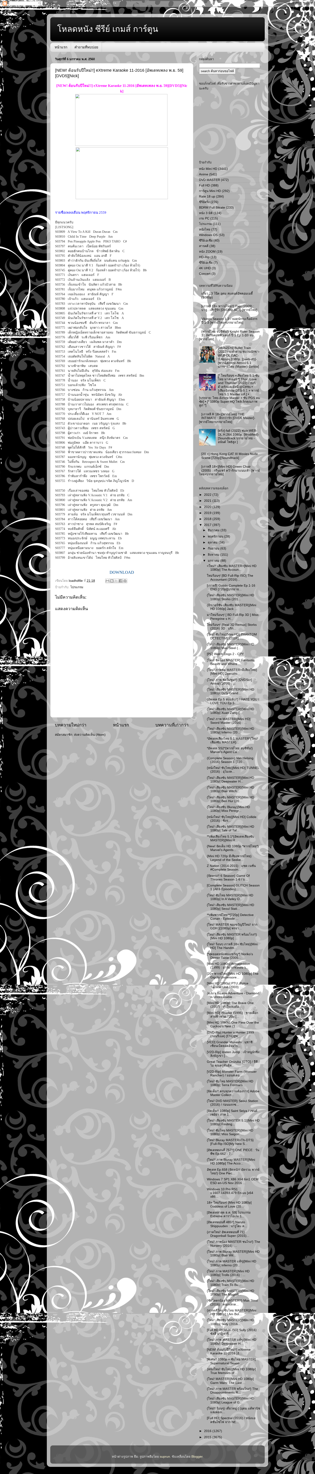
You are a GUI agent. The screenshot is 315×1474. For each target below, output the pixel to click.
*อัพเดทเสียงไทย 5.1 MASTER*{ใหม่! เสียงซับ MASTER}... (232, 740)
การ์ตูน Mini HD (210, 191)
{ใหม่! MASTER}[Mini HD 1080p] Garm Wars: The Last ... (230, 1380)
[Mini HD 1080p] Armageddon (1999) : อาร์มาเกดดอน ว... (228, 965)
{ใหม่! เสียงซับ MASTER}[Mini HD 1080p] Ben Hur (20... (230, 799)
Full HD (204, 185)
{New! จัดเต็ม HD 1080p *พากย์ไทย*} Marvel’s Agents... (233, 848)
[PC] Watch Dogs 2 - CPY (225, 654)
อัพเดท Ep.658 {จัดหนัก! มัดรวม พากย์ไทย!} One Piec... (233, 1171)
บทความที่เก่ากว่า (172, 725)
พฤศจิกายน (216, 536)
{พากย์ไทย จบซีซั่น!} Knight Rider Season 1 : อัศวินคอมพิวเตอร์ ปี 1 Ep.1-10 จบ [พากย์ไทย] (229, 335)
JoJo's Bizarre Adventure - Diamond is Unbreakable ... (233, 995)
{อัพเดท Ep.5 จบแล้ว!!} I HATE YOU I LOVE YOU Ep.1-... (233, 701)
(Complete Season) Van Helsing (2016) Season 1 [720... (230, 760)
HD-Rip (204, 257)
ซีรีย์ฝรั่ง (204, 202)
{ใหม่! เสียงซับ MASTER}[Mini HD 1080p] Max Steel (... (230, 646)
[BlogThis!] (112, 581)
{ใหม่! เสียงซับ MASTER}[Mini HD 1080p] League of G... (230, 1400)
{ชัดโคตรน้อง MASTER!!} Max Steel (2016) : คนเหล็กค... (232, 1302)
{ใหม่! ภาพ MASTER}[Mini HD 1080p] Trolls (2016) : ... (228, 1273)
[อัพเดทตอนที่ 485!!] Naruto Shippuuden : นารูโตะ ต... (227, 1224)
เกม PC (204, 218)
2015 (208, 1437)
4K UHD (205, 268)
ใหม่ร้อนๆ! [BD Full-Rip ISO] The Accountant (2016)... (230, 577)
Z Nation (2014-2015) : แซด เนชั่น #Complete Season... (231, 867)
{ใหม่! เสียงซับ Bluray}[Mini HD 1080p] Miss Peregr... (228, 808)
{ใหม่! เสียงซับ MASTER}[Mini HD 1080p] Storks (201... (230, 597)
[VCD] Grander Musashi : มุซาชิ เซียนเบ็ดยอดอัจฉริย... (230, 1044)
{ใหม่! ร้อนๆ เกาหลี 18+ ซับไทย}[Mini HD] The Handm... (232, 946)
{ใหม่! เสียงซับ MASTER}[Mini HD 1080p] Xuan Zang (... (230, 711)
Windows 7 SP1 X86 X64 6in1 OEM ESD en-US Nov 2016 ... (233, 1181)
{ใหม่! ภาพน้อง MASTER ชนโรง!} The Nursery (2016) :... (233, 1243)
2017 (208, 525)
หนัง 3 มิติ (206, 213)
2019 (208, 513)
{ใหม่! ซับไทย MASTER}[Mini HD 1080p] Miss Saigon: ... (230, 1132)
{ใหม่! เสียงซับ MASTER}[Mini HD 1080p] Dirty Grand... (230, 691)
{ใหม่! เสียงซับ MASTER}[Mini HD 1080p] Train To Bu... (230, 1282)
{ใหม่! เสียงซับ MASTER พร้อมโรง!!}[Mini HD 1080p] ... (232, 936)
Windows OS (208, 235)
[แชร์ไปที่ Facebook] (120, 581)
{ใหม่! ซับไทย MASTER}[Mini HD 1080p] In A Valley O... (230, 897)
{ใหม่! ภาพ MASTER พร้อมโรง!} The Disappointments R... (232, 1390)
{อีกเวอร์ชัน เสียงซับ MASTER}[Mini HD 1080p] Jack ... (231, 607)
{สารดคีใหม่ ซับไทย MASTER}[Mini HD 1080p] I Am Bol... (231, 1312)
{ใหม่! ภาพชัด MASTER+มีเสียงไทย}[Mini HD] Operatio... (232, 671)
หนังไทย (204, 229)
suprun (165, 1456)
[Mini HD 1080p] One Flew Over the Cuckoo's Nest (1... (233, 1024)
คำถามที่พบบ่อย (86, 47)
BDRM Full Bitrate (212, 207)
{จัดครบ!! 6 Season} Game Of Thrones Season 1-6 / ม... (228, 877)
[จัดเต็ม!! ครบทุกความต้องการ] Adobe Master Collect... (233, 1093)
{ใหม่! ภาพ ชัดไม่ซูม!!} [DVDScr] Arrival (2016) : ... (229, 681)
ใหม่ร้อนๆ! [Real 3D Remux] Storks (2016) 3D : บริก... (232, 626)
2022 (208, 494)
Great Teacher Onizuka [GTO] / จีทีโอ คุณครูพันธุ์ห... (232, 1063)
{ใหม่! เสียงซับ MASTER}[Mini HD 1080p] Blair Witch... (230, 789)
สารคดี (203, 246)
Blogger (196, 1456)
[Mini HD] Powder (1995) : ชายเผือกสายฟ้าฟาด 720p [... (232, 1014)
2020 (208, 507)
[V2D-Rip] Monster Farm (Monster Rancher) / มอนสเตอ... (232, 1073)
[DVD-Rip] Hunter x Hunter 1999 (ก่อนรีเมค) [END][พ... (230, 1034)
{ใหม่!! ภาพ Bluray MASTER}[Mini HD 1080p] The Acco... (231, 1161)
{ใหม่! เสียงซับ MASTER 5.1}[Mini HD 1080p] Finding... (233, 1122)
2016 (208, 1431)
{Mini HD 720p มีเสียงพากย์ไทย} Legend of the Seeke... (229, 858)
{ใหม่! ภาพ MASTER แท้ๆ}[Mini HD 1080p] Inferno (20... (231, 1263)
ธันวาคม (214, 530)
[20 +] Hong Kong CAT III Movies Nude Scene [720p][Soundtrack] (229, 455)
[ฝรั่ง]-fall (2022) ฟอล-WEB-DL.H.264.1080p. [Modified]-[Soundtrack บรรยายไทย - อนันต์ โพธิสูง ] (238, 436)
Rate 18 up (207, 196)
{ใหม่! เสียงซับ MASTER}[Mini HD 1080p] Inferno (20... (230, 730)
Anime (203, 174)
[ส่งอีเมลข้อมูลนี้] (107, 581)
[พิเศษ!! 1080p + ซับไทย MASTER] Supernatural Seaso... (231, 1361)
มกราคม (214, 560)
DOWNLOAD (122, 572)
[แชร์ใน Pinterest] (125, 581)
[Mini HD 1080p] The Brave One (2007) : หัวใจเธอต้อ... (230, 1004)
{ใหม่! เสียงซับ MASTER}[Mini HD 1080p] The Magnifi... (230, 1292)
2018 (208, 519)
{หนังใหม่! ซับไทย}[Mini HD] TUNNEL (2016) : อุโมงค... (233, 769)
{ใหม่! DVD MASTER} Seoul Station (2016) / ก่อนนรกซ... (232, 1102)
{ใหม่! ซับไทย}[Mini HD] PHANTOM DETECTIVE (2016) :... (232, 636)
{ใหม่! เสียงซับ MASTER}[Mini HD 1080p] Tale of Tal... (230, 828)
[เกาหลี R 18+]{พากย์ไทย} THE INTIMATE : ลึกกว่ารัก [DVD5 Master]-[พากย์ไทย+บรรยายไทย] (227, 418)
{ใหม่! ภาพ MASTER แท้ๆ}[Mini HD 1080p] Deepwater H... (231, 1341)
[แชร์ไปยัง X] (116, 581)
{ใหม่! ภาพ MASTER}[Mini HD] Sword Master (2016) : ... (228, 720)
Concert (205, 273)
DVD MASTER (209, 180)
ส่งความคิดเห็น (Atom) (90, 734)
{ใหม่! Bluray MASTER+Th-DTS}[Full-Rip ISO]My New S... (230, 1142)
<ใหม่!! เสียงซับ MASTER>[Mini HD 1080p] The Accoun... (231, 567)
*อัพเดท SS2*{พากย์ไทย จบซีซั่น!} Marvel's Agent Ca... (230, 750)
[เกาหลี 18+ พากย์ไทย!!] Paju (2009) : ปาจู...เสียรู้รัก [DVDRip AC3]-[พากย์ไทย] (229, 308)
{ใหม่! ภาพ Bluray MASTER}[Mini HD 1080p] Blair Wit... (233, 1253)
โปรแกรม (76, 587)
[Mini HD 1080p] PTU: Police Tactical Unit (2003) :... (227, 985)
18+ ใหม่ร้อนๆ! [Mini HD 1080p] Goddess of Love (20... (229, 1204)
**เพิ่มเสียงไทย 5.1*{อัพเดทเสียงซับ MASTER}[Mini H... (230, 838)
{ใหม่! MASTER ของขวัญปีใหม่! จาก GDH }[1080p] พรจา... (232, 926)
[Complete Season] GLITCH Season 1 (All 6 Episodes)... (233, 887)
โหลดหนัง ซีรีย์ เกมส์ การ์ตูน (107, 29)
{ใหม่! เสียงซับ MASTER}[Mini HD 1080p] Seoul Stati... (230, 906)
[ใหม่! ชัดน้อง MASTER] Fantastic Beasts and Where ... (231, 662)
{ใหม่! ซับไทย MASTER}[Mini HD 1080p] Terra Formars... (230, 1083)
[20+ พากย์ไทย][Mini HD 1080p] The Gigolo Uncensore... (233, 975)
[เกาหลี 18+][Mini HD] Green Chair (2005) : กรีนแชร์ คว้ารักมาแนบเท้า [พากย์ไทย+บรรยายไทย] (229, 470)
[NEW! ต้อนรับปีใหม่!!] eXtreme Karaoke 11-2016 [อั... (229, 1351)
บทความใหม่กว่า (70, 725)
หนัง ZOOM (207, 251)
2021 (208, 500)
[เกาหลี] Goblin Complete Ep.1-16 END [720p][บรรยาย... (231, 587)
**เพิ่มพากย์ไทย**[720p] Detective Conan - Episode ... (230, 916)
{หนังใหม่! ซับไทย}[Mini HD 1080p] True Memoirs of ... (231, 1371)
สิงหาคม (214, 554)
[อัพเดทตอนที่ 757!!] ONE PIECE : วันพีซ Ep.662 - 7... (233, 1151)
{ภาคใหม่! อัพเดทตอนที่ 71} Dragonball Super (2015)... (228, 1234)
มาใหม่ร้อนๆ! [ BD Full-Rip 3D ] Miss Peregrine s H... (233, 616)
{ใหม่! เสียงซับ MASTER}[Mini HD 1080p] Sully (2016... (230, 1322)
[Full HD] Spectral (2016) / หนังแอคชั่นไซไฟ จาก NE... (231, 1420)
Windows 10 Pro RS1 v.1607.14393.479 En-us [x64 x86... (230, 1192)
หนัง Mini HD (208, 169)
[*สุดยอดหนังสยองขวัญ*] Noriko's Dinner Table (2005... (230, 956)
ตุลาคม (213, 542)
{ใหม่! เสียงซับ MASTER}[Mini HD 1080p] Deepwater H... (230, 779)
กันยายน (214, 548)
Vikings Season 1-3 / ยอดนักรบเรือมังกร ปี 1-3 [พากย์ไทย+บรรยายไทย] (229, 320)
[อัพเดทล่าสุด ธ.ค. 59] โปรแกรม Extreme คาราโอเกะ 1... (229, 1214)
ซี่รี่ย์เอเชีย (206, 262)
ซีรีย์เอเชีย (206, 240)
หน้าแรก (61, 47)
